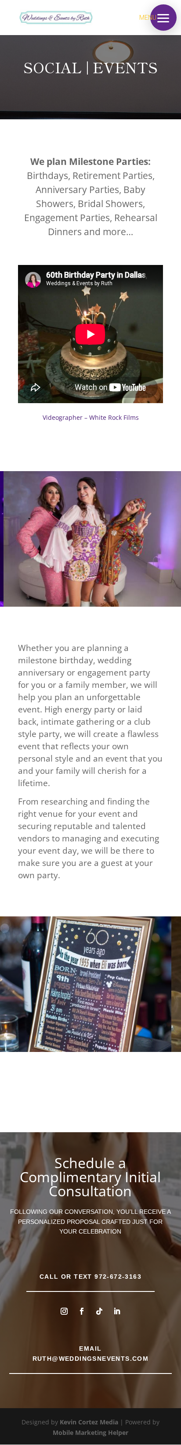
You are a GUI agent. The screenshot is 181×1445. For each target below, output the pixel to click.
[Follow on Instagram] (64, 1311)
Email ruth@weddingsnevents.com (91, 1354)
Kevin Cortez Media (89, 1422)
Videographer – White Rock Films (91, 417)
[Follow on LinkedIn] (117, 1311)
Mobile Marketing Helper (90, 1432)
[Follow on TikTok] (99, 1311)
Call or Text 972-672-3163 (90, 1276)
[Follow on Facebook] (82, 1311)
